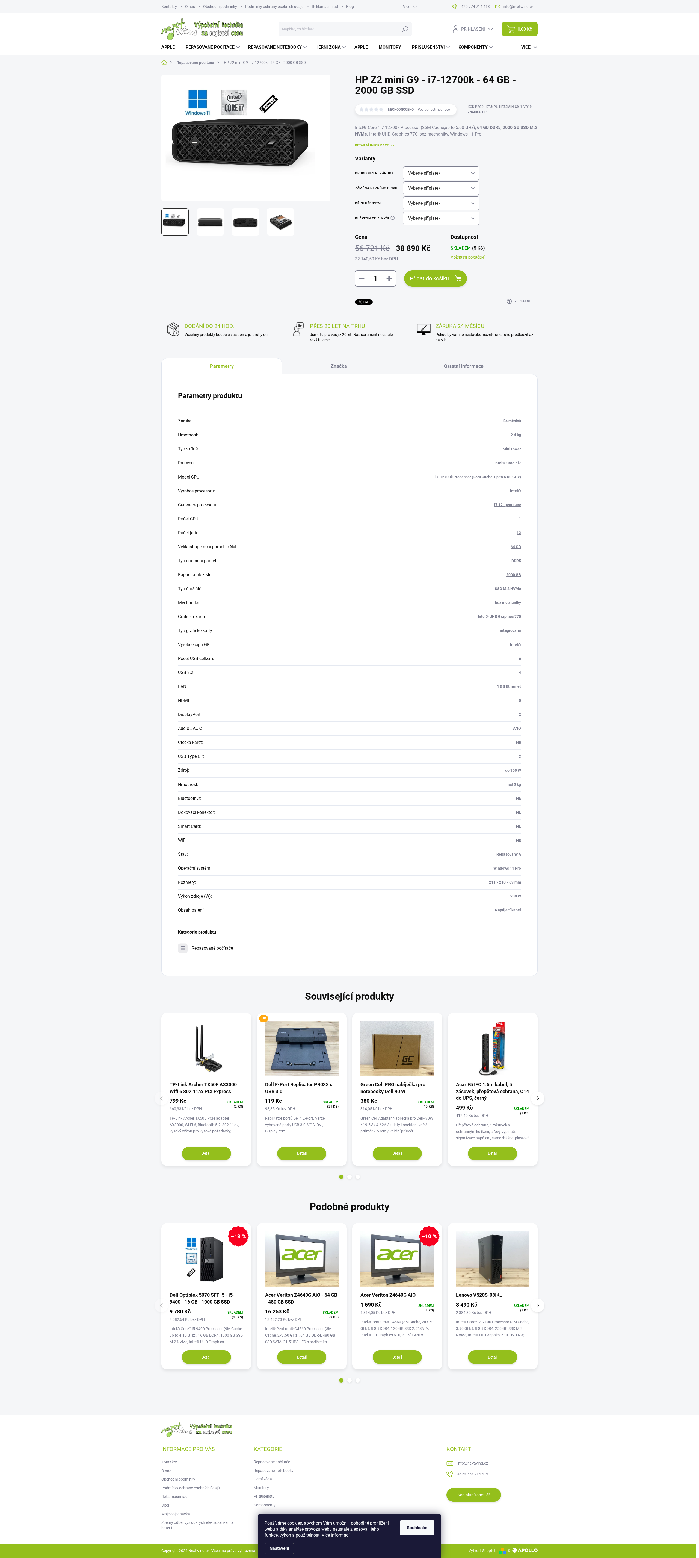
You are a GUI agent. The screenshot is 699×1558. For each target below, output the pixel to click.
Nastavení (279, 1548)
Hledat (405, 29)
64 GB (516, 547)
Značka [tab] (339, 366)
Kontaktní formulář (474, 1495)
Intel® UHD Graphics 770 (499, 616)
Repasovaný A (508, 854)
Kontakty (169, 6)
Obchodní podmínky (220, 6)
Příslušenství (264, 1496)
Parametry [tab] (222, 366)
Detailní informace (372, 145)
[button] (341, 1176)
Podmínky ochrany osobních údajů (274, 6)
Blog (350, 6)
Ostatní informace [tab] (464, 366)
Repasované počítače (212, 948)
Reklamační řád (325, 6)
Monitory (261, 1488)
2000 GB (513, 575)
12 (519, 532)
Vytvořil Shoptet (482, 1550)
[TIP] (302, 1048)
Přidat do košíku (429, 278)
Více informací (336, 1535)
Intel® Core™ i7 (507, 463)
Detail (206, 1153)
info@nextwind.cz (472, 1463)
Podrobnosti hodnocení (435, 110)
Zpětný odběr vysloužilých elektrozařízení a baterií (197, 1525)
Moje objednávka (175, 1514)
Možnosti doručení (468, 257)
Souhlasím (417, 1527)
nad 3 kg (514, 784)
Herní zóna (263, 1479)
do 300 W (513, 770)
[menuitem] (170, 47)
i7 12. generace (507, 505)
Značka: (477, 112)
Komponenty (265, 1505)
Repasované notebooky (274, 1470)
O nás (190, 6)
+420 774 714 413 (472, 1474)
